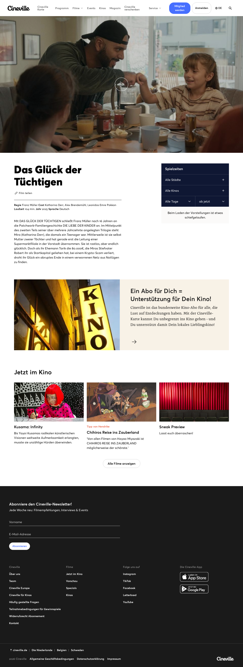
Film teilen (25, 193)
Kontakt (14, 623)
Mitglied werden (179, 8)
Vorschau (71, 581)
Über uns (14, 574)
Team (12, 581)
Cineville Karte (42, 8)
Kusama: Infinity (28, 426)
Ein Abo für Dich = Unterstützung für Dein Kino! (170, 295)
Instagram (129, 574)
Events (91, 8)
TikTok (127, 581)
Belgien (61, 650)
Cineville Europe (19, 588)
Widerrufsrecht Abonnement (26, 616)
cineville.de (20, 650)
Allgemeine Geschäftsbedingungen (52, 659)
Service (153, 8)
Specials (71, 588)
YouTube (128, 602)
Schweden (77, 650)
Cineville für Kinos (20, 595)
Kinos (102, 8)
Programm (62, 8)
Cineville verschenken (132, 8)
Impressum (114, 659)
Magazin (115, 8)
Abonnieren (19, 546)
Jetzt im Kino (74, 574)
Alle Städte (173, 180)
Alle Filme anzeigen (122, 463)
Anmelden (201, 8)
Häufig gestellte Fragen (24, 602)
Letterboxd (129, 595)
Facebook (129, 588)
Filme (76, 8)
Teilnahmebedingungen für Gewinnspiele (35, 609)
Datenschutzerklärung (90, 659)
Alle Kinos (172, 190)
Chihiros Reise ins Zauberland (113, 432)
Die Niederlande (42, 650)
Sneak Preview (172, 426)
